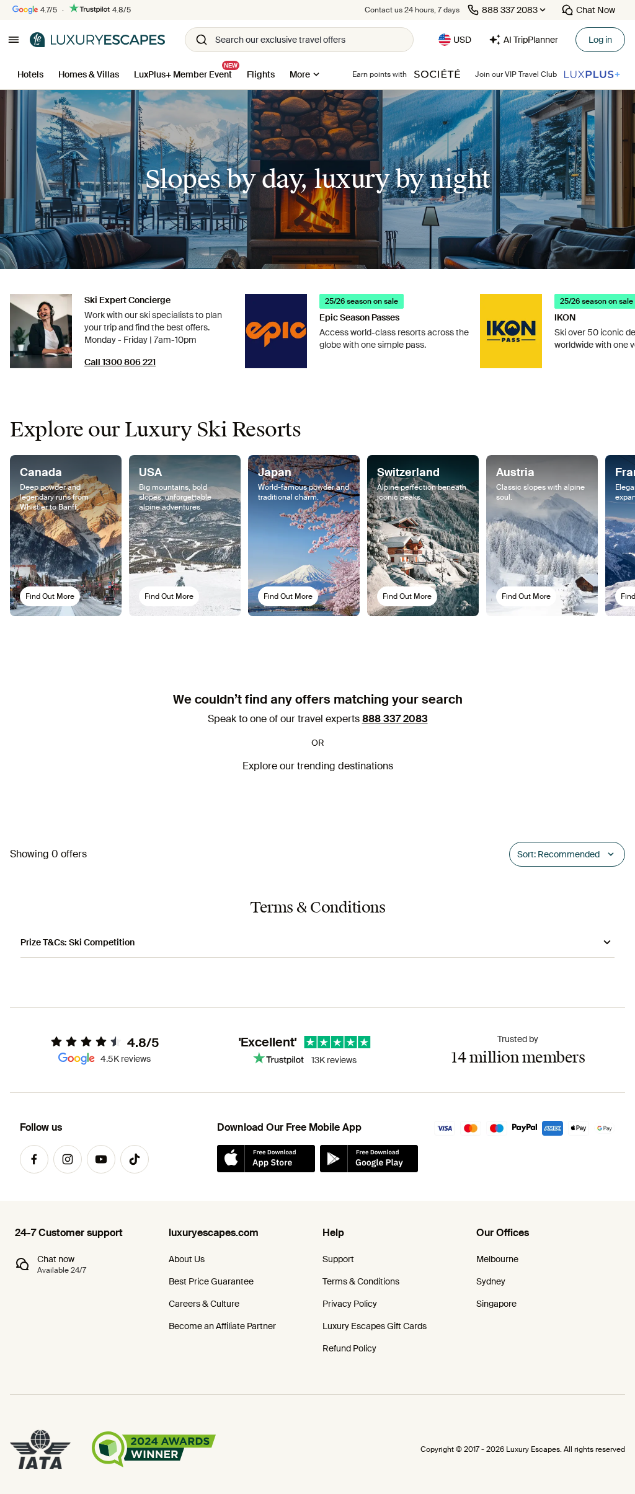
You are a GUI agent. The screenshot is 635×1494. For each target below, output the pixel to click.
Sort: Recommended (558, 854)
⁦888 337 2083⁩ (395, 718)
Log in (600, 39)
